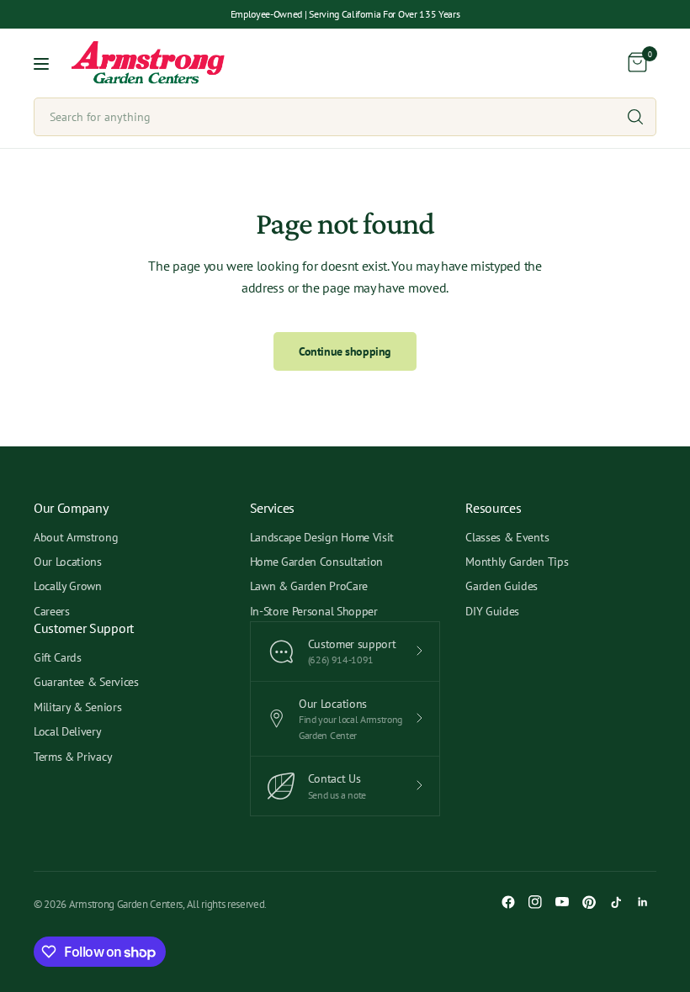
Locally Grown (68, 586)
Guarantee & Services (86, 681)
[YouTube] (562, 902)
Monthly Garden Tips (516, 561)
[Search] (635, 117)
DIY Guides (492, 611)
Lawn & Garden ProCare (309, 586)
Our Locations (68, 561)
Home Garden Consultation (316, 561)
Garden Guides (501, 586)
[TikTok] (615, 902)
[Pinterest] (589, 902)
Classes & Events (507, 537)
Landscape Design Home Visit (322, 537)
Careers (52, 611)
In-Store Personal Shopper (314, 611)
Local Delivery (68, 731)
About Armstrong (76, 537)
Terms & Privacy (73, 756)
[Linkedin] (642, 902)
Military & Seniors (77, 707)
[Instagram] (535, 902)
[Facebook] (508, 902)
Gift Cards (58, 657)
